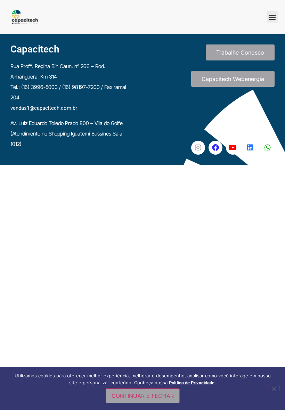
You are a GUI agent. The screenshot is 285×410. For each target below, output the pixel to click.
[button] (272, 17)
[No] (274, 388)
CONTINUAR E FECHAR (143, 395)
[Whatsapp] (268, 148)
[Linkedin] (250, 148)
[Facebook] (215, 148)
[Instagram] (198, 148)
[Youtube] (233, 148)
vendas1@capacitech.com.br (43, 108)
